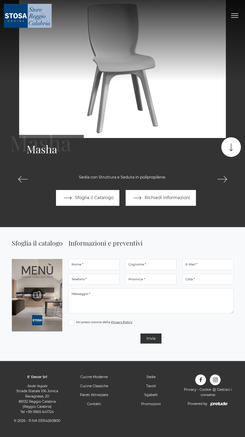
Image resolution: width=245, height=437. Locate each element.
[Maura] (222, 179)
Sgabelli (151, 395)
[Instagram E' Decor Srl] (215, 379)
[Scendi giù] (231, 147)
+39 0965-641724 (40, 412)
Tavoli (151, 386)
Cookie (205, 389)
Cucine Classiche (94, 386)
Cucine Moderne (94, 377)
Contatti (94, 404)
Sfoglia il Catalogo (94, 197)
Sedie (151, 377)
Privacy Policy (121, 322)
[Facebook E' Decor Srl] (200, 379)
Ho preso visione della (104, 322)
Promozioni (151, 404)
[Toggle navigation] (234, 15)
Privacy (190, 389)
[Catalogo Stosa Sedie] (37, 295)
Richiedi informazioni (166, 197)
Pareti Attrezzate (94, 395)
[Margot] (22, 179)
